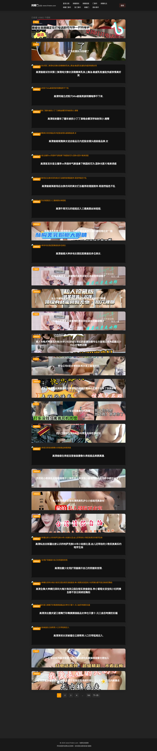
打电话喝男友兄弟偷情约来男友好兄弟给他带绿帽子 (78, 276)
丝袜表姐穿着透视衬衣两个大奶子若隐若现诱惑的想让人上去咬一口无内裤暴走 (78, 680)
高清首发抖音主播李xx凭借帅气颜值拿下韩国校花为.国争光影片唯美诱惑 (78, 163)
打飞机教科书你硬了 (78, 51)
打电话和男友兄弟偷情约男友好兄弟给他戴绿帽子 (78, 321)
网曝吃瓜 (104, 3)
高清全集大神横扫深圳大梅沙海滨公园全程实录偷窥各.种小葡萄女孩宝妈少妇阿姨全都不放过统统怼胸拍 (78, 590)
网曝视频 (86, 3)
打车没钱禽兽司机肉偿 (78, 410)
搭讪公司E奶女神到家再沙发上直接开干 (78, 365)
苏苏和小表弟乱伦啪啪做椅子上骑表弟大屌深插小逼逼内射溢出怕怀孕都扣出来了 (78, 478)
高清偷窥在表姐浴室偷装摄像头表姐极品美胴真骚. (78, 455)
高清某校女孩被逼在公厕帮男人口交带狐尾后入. (78, 635)
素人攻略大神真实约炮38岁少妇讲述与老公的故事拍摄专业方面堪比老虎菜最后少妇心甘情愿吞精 (78, 343)
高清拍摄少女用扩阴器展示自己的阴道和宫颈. (78, 568)
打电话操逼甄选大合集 (78, 28)
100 (88, 695)
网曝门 (34, 5)
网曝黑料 (76, 3)
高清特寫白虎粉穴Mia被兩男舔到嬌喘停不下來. (78, 96)
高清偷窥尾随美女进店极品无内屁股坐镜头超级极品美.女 (78, 141)
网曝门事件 (67, 7)
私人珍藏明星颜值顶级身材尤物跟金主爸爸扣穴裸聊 (78, 298)
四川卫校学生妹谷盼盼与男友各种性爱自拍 (78, 433)
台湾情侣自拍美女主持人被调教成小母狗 (78, 523)
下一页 (95, 695)
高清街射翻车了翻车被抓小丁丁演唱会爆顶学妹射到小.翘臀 (78, 118)
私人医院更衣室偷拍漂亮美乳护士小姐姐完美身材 (78, 500)
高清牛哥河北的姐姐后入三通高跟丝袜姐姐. (78, 208)
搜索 (122, 5)
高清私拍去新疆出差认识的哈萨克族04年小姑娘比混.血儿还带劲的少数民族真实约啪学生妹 (78, 546)
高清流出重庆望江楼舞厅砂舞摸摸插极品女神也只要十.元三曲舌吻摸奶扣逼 (78, 613)
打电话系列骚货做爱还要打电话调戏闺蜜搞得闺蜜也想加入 (78, 658)
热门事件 (77, 7)
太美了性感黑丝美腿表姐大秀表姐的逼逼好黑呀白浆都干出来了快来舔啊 (78, 388)
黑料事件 (95, 7)
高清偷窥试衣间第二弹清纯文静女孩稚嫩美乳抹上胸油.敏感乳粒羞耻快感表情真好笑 (78, 74)
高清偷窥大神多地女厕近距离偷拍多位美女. (78, 253)
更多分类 (66, 3)
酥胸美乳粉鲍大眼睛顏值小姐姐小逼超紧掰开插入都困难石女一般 (78, 231)
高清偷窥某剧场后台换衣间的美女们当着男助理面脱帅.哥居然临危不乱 (78, 186)
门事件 (94, 3)
